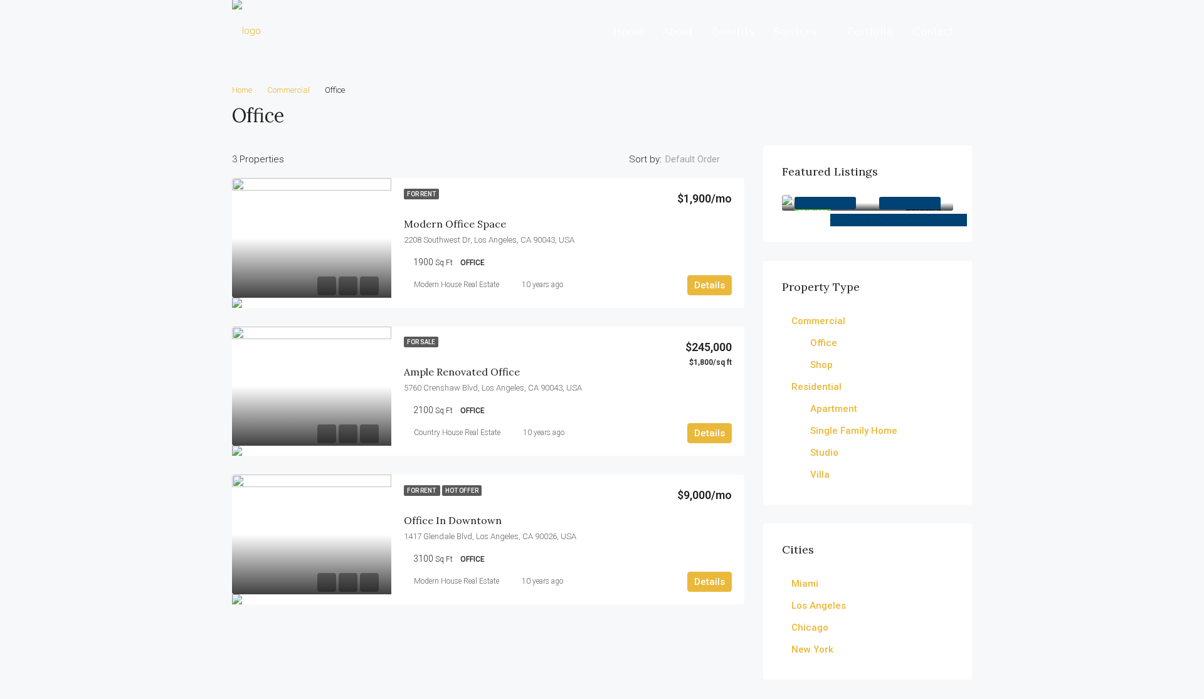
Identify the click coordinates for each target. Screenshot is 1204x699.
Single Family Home (853, 430)
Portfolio (870, 31)
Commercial (288, 90)
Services (795, 31)
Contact (932, 31)
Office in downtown (453, 520)
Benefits (733, 31)
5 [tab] (936, 220)
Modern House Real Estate (456, 284)
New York (812, 649)
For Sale (421, 342)
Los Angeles (818, 605)
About (677, 31)
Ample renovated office (462, 371)
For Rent (421, 194)
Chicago (809, 627)
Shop (821, 365)
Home (628, 31)
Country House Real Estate (457, 432)
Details (709, 285)
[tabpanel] (867, 203)
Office (823, 343)
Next (910, 203)
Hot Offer (461, 490)
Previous (825, 203)
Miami (804, 583)
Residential (816, 386)
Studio (824, 452)
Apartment (833, 408)
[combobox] (703, 159)
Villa (820, 474)
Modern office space (455, 224)
